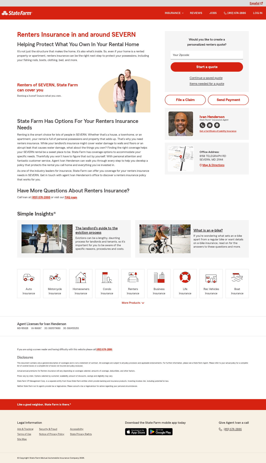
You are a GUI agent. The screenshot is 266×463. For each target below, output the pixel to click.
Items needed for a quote (207, 83)
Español (254, 3)
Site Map (22, 439)
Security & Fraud (48, 429)
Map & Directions (213, 165)
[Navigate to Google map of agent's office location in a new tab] (217, 125)
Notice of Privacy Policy (51, 434)
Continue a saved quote (206, 77)
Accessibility (76, 429)
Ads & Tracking (25, 429)
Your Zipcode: (181, 55)
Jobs (213, 13)
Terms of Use (24, 434)
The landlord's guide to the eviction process (96, 230)
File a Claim (185, 100)
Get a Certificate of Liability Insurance (218, 131)
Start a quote (207, 67)
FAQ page (71, 197)
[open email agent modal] (210, 125)
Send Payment (228, 100)
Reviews (196, 13)
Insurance (173, 13)
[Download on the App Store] (136, 431)
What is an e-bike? (208, 230)
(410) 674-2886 (236, 13)
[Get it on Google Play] (160, 431)
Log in (257, 13)
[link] (17, 13)
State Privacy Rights (81, 434)
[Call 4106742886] (202, 125)
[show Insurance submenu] (182, 13)
